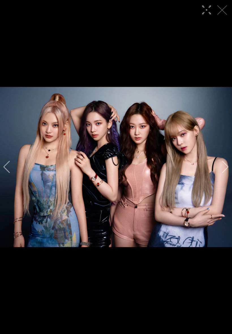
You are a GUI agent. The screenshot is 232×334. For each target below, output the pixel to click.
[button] (6, 167)
